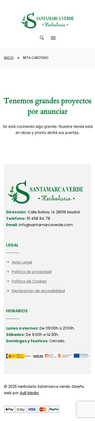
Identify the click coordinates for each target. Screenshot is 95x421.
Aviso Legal (22, 262)
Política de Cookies (29, 281)
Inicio (8, 57)
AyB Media (29, 393)
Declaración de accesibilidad (38, 290)
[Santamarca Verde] (47, 20)
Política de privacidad (31, 271)
